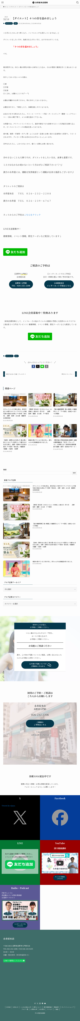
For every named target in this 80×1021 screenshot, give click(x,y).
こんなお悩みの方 (25, 1007)
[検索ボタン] (77, 2)
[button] (33, 366)
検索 (5, 469)
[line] (42, 1003)
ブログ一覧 (24, 1009)
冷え (15, 23)
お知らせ (15, 1007)
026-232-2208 (12, 949)
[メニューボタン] (2, 2)
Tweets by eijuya (8, 805)
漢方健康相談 (48, 1007)
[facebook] (35, 1003)
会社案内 (42, 1009)
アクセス (49, 1009)
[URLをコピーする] (46, 366)
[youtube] (45, 1003)
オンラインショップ (67, 1007)
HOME (8, 1007)
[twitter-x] (37, 1003)
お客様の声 (33, 1009)
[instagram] (40, 1003)
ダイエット (9, 23)
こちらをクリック (32, 214)
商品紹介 (56, 1007)
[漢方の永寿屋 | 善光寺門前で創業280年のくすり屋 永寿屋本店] (40, 2)
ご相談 (56, 1009)
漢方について (37, 1007)
